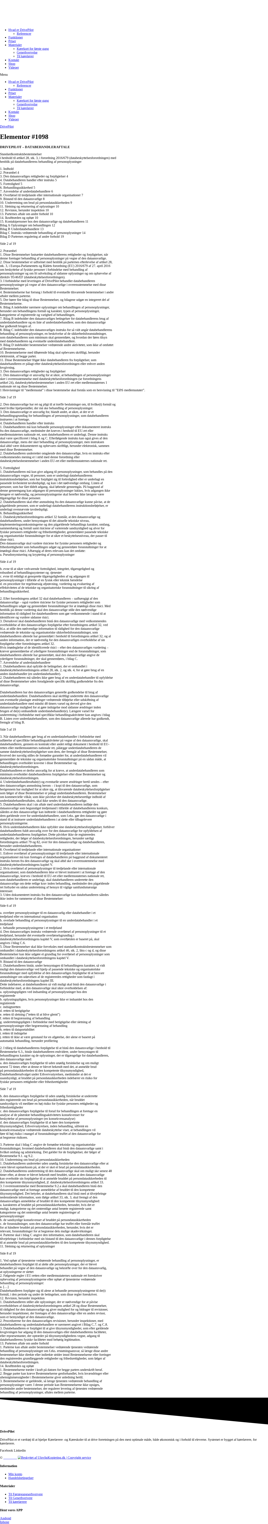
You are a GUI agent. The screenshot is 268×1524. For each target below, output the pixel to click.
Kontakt (13, 60)
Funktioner (15, 37)
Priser (12, 41)
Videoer (13, 67)
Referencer (24, 33)
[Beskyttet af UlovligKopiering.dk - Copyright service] (54, 1457)
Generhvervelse (27, 52)
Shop (11, 63)
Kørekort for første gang (33, 48)
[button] (134, 75)
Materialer (15, 45)
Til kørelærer (25, 56)
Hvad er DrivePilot (21, 30)
